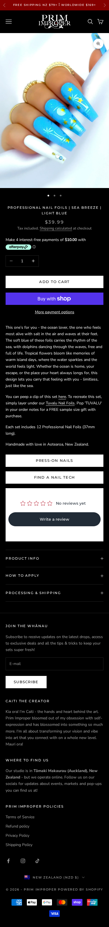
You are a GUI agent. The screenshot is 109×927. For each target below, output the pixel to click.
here (62, 396)
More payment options (54, 312)
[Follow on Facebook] (8, 861)
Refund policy (17, 826)
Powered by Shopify (80, 889)
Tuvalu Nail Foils (60, 403)
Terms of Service (20, 817)
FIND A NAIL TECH (54, 477)
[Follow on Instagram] (23, 861)
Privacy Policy (17, 835)
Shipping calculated (56, 228)
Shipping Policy (19, 844)
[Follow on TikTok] (37, 861)
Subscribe (26, 682)
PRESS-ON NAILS (54, 460)
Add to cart (54, 281)
